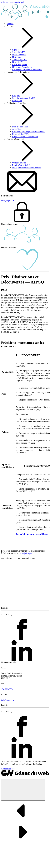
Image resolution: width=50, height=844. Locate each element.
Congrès (16, 95)
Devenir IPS (17, 62)
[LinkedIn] (22, 660)
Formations (17, 100)
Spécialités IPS (18, 52)
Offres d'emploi (19, 163)
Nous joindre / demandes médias (26, 167)
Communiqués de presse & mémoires (28, 131)
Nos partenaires (19, 54)
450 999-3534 (7, 689)
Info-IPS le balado (20, 127)
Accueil (10, 23)
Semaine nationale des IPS (23, 98)
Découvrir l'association (22, 67)
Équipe (15, 50)
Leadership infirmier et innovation (27, 69)
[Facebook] (22, 639)
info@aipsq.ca (7, 700)
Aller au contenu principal (12, 2)
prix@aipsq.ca (26, 553)
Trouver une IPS (19, 59)
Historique (16, 57)
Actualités (16, 129)
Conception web (8, 769)
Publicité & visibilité (21, 165)
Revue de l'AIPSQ (20, 134)
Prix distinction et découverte (25, 136)
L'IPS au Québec (19, 64)
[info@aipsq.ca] (22, 191)
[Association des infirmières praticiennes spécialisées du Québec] (25, 775)
